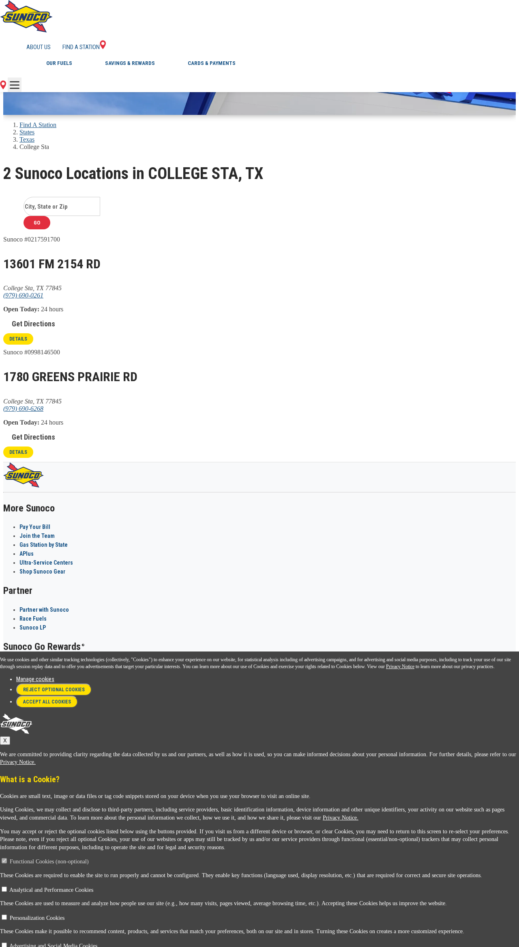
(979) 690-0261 (23, 295)
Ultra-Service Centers (46, 562)
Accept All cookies (47, 702)
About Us (38, 47)
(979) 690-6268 (23, 408)
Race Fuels (33, 618)
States (26, 132)
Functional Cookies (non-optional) (49, 862)
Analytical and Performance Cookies (51, 890)
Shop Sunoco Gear (42, 571)
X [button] (5, 741)
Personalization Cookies (37, 918)
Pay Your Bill (34, 527)
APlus (26, 553)
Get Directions (33, 323)
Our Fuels (59, 63)
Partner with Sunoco (44, 609)
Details (18, 339)
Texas (26, 139)
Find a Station (81, 47)
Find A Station (37, 124)
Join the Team (37, 536)
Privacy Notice (400, 666)
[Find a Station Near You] (3, 87)
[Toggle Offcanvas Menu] (14, 85)
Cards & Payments (212, 63)
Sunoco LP (32, 627)
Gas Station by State (43, 544)
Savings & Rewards (130, 63)
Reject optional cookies (54, 689)
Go (37, 223)
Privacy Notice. (18, 762)
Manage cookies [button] (35, 679)
